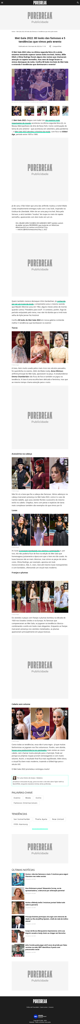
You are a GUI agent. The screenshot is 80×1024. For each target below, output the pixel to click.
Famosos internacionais (25, 803)
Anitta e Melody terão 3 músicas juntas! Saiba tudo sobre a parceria (45, 903)
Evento (17, 798)
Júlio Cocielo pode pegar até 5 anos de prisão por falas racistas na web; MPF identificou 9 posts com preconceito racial (46, 947)
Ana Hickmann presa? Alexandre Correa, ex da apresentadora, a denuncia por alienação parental (45, 889)
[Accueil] (40, 3)
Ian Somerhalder (22, 819)
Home (13, 31)
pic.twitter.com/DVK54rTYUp (37, 227)
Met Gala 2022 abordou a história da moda (32, 131)
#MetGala (55, 225)
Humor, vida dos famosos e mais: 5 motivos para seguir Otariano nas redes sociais (46, 875)
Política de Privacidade (33, 1007)
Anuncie (51, 1007)
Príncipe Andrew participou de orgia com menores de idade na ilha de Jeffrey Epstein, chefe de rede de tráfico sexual (46, 919)
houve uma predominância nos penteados (29, 750)
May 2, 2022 (42, 229)
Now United (58, 819)
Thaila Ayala (41, 819)
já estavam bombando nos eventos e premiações (39, 551)
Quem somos (44, 1007)
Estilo (38, 798)
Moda (28, 798)
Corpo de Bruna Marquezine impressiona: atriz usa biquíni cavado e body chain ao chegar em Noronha (45, 932)
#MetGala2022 (21, 227)
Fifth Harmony (21, 824)
